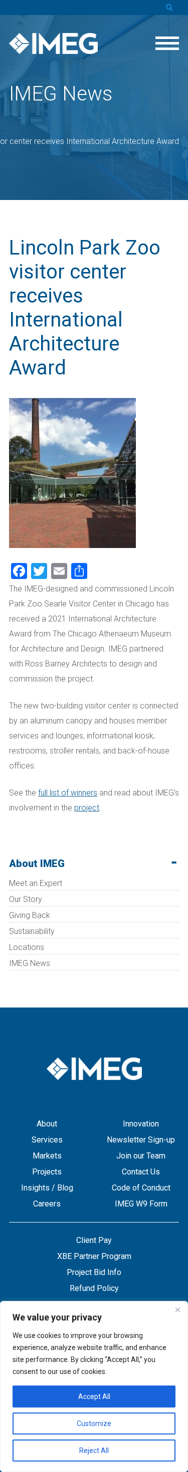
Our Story (25, 899)
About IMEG (37, 864)
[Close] (177, 1310)
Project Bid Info (94, 1272)
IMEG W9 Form (141, 1203)
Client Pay (94, 1240)
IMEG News (29, 963)
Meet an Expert (35, 883)
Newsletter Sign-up (141, 1139)
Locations (26, 947)
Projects (47, 1171)
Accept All (94, 1396)
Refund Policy (94, 1288)
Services (47, 1139)
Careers (47, 1203)
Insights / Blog (47, 1187)
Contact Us (141, 1171)
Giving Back (29, 915)
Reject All (94, 1450)
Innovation (141, 1123)
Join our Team (140, 1155)
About (47, 1123)
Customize (94, 1424)
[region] (94, 1386)
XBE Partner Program (94, 1256)
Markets (47, 1155)
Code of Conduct (141, 1187)
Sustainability (32, 931)
